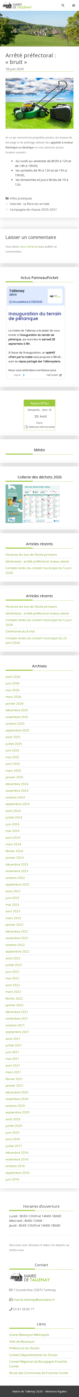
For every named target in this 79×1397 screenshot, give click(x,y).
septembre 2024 (17, 804)
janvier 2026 (15, 703)
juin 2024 (12, 824)
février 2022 (14, 998)
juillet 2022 (14, 965)
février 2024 (14, 851)
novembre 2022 (17, 938)
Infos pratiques (21, 198)
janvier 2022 (15, 1005)
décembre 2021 (17, 1012)
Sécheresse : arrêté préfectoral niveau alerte (37, 561)
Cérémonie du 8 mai (20, 631)
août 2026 (13, 677)
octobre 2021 (15, 1025)
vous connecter (29, 246)
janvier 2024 (15, 857)
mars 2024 (13, 844)
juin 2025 (12, 750)
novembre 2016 (17, 1159)
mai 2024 (12, 831)
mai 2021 (12, 1059)
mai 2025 (12, 757)
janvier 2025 (15, 777)
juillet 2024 (14, 817)
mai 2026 (12, 690)
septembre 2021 (17, 1032)
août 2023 (13, 891)
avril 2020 (13, 1139)
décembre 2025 (17, 710)
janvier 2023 (15, 924)
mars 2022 (13, 991)
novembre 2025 (17, 717)
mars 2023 (13, 918)
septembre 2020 (17, 1112)
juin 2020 (12, 1132)
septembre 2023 (17, 884)
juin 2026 (12, 683)
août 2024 (13, 811)
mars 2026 (13, 697)
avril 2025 (13, 764)
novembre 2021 (17, 1018)
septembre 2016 (17, 1173)
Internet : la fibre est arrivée (29, 204)
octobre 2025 (15, 723)
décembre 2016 (17, 1152)
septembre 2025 (17, 730)
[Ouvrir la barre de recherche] (63, 5)
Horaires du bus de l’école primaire (31, 554)
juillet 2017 (14, 1146)
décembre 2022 (17, 931)
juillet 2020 (14, 1126)
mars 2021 (13, 1072)
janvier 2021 (15, 1085)
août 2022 (13, 958)
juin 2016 (12, 1179)
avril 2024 (13, 837)
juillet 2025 (14, 744)
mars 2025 (13, 770)
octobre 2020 (15, 1106)
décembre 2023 (17, 864)
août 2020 (13, 1119)
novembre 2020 (17, 1099)
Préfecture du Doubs (24, 1348)
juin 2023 (12, 898)
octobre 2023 (15, 878)
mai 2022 (12, 978)
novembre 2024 (17, 790)
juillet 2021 (14, 1045)
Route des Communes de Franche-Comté (38, 1373)
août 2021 (13, 1039)
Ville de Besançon (22, 1341)
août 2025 (13, 737)
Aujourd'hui (39, 403)
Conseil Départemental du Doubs (33, 1355)
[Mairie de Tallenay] (17, 5)
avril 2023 (13, 911)
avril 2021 (13, 1065)
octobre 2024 (15, 797)
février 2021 (14, 1079)
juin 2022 (12, 971)
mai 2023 (12, 904)
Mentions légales (56, 1391)
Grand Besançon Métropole (29, 1335)
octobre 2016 (15, 1166)
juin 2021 (12, 1052)
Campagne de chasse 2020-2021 (33, 209)
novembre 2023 (17, 871)
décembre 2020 (17, 1092)
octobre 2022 (15, 945)
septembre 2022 (17, 951)
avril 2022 (13, 985)
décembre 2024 (17, 784)
